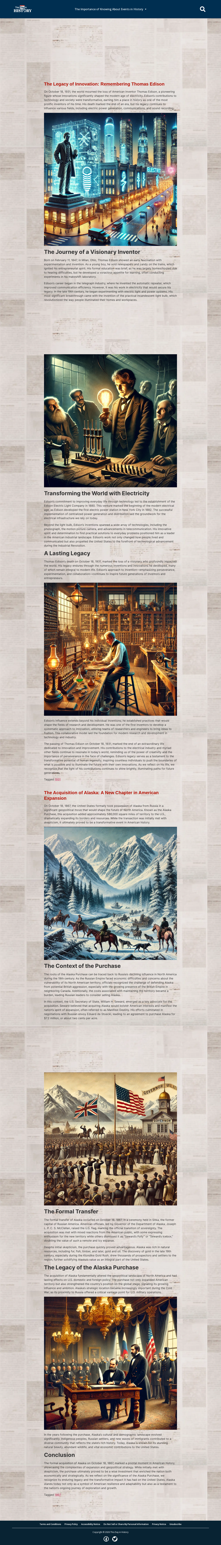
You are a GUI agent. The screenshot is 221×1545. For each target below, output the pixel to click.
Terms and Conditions (50, 1524)
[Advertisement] (110, 44)
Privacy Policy (71, 1524)
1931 (58, 779)
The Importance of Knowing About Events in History (109, 9)
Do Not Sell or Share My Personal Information (126, 1524)
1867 (58, 1494)
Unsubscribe (175, 1524)
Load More (110, 1502)
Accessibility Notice (90, 1524)
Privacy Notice (159, 1524)
